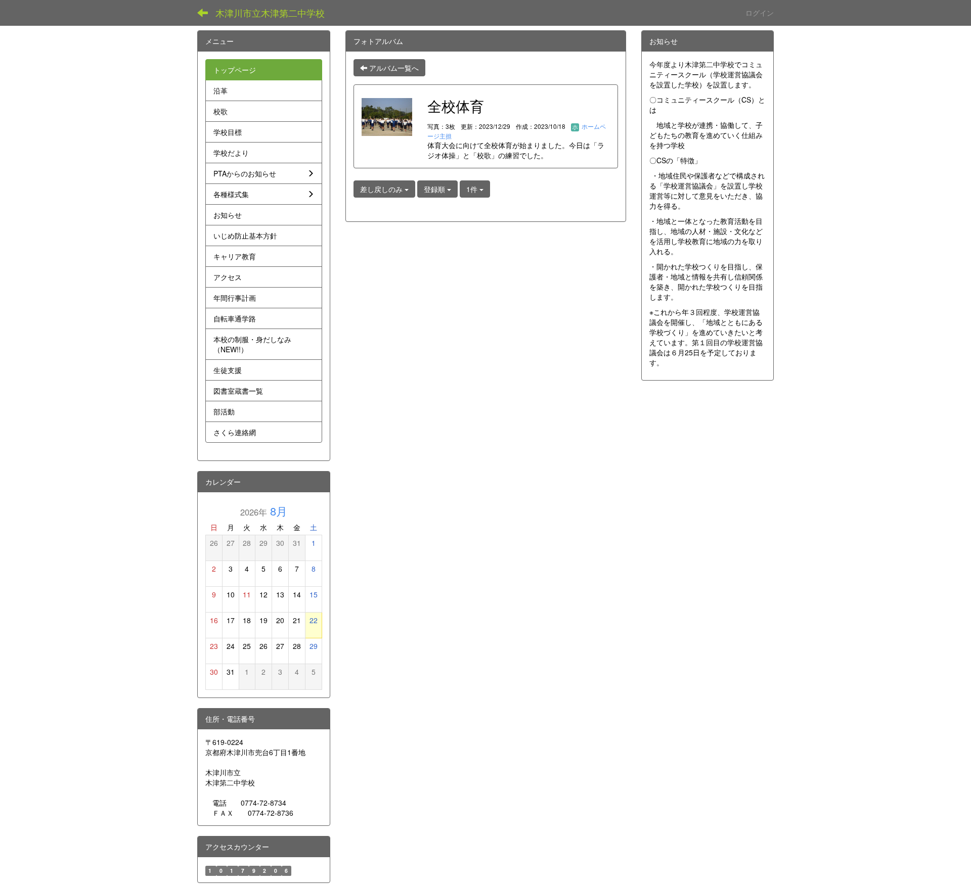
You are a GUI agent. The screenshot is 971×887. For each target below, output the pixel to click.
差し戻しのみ (382, 189)
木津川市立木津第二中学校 (270, 12)
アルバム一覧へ (393, 68)
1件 (472, 189)
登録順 (435, 189)
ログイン (759, 13)
